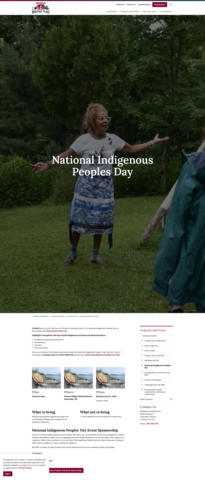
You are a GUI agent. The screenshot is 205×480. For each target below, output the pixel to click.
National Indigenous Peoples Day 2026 (102, 355)
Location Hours (144, 4)
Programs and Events (129, 11)
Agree (7, 474)
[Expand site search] (171, 4)
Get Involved (165, 11)
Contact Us (131, 4)
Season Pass (159, 4)
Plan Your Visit (149, 11)
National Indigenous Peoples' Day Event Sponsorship (58, 470)
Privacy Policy (25, 468)
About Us (120, 4)
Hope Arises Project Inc (56, 331)
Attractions (112, 11)
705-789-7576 (152, 423)
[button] (154, 399)
